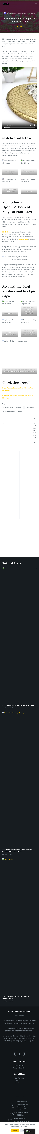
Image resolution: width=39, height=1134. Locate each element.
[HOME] (17, 26)
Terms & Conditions (19, 1068)
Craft (33, 13)
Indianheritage (30, 407)
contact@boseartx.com (22, 1121)
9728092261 (20, 1115)
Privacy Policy (19, 1065)
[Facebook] (15, 1054)
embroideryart (8, 407)
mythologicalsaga (9, 411)
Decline (24, 1130)
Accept (15, 1130)
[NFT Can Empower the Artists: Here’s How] (19, 634)
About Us (19, 1080)
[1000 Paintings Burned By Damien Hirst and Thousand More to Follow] (19, 779)
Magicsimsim (6, 232)
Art (29, 13)
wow (20, 411)
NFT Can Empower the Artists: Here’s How (18, 705)
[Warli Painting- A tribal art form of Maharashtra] (19, 925)
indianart (19, 407)
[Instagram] (24, 1054)
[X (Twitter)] (19, 1054)
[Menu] (36, 3)
